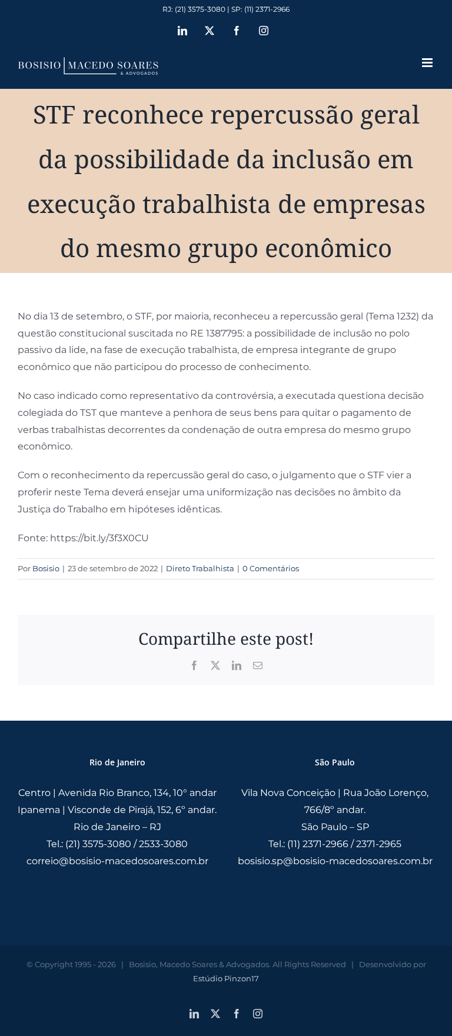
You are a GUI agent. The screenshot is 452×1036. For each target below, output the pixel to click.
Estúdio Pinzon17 (226, 978)
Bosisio (45, 568)
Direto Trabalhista (200, 568)
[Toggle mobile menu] (428, 62)
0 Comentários (270, 568)
